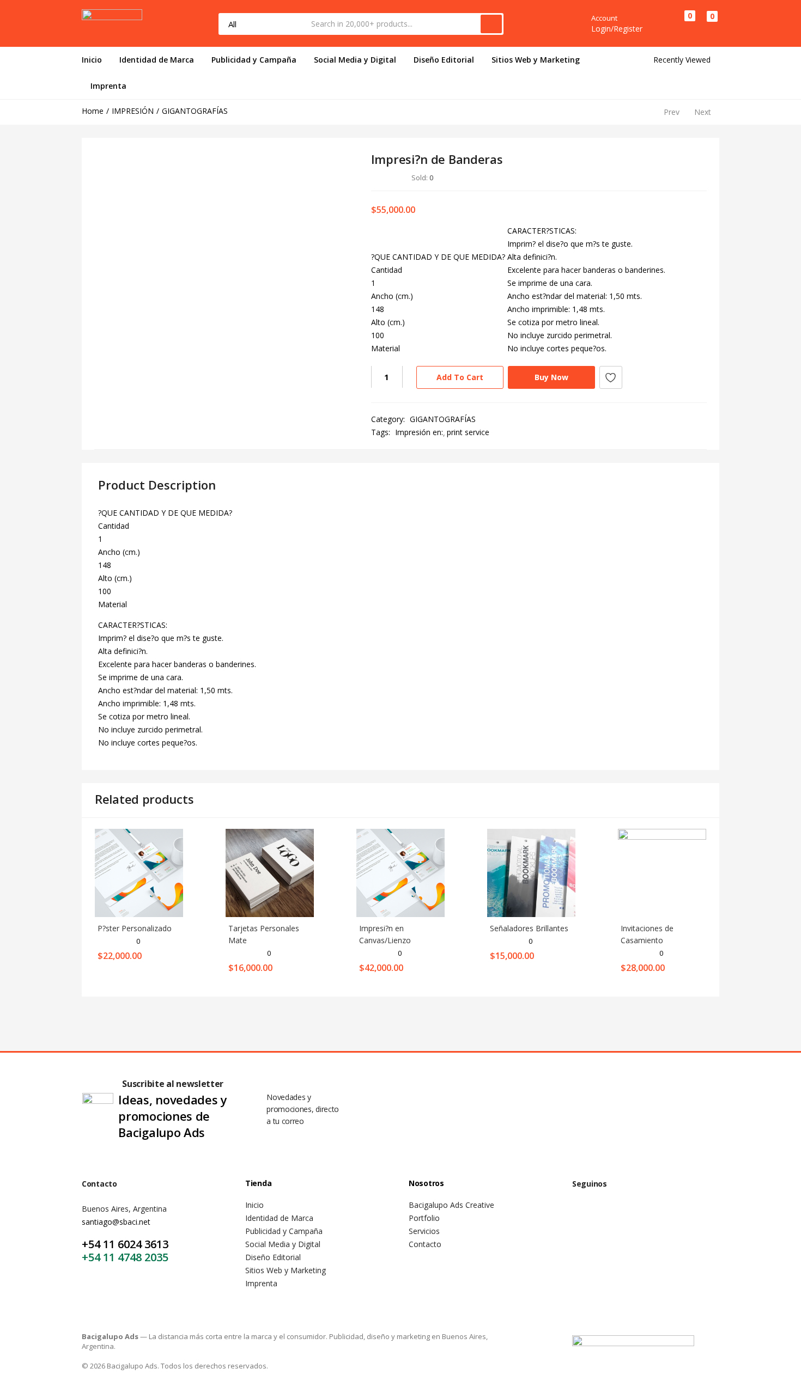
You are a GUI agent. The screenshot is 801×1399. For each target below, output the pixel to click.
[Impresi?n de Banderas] (638, 177)
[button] (707, 24)
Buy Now (551, 377)
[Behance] (650, 1217)
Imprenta (108, 86)
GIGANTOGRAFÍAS (195, 111)
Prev (671, 112)
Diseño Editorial (444, 59)
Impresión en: (419, 432)
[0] (681, 23)
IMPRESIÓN (133, 111)
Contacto (425, 1244)
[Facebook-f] (585, 1217)
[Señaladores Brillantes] (531, 872)
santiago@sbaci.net (116, 1222)
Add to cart (459, 377)
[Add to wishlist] (610, 377)
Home (93, 111)
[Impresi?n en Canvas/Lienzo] (400, 872)
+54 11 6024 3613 (125, 1244)
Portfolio (424, 1218)
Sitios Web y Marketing (535, 59)
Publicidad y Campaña (253, 59)
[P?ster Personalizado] (139, 872)
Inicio (92, 59)
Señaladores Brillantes (529, 928)
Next (702, 112)
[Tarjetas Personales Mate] (270, 872)
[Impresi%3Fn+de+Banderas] (654, 177)
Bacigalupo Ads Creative (451, 1205)
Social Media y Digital (355, 59)
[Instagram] (618, 1217)
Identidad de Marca (156, 59)
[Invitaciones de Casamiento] (662, 872)
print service (468, 432)
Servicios (424, 1231)
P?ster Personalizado (135, 928)
